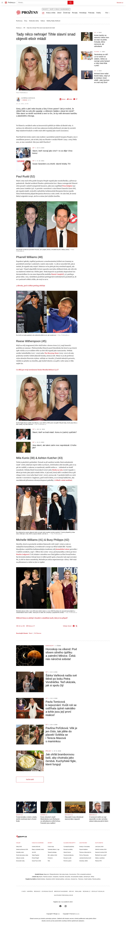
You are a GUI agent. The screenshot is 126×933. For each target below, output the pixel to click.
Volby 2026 (19, 846)
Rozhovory (19, 21)
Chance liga (51, 846)
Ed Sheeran (37, 633)
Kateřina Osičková (28, 98)
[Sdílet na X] (76, 626)
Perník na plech (67, 861)
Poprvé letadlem (83, 849)
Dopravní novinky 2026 (101, 852)
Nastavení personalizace (63, 895)
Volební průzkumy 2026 (22, 849)
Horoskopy (82, 13)
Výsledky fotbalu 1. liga (53, 849)
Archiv (71, 891)
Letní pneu (67, 879)
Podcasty (91, 13)
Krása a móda (50, 13)
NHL (49, 861)
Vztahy (98, 13)
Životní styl (66, 13)
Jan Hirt (34, 852)
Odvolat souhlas (98, 891)
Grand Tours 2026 (36, 861)
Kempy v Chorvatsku (84, 846)
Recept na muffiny (68, 849)
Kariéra (30, 891)
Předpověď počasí (54, 874)
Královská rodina (34, 21)
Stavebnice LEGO (50, 879)
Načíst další (30, 779)
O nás (24, 891)
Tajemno (96, 51)
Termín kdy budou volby (22, 855)
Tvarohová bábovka (69, 855)
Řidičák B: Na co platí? (101, 855)
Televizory (80, 879)
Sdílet (70, 99)
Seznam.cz (120, 2)
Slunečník (61, 876)
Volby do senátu (20, 858)
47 (76, 99)
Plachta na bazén (47, 876)
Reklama (78, 891)
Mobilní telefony (41, 879)
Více (106, 13)
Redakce (37, 891)
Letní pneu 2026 (99, 846)
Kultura (43, 21)
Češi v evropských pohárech (84, 874)
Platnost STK (98, 861)
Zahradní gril (87, 876)
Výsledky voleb (20, 852)
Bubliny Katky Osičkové (53, 21)
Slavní (30, 633)
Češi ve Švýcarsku (84, 855)
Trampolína (55, 876)
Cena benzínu (72, 874)
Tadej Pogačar (35, 855)
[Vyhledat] (70, 2)
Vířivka (92, 876)
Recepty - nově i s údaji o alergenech (56, 9)
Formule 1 (50, 858)
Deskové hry (74, 879)
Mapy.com (46, 874)
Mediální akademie (61, 891)
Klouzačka (67, 876)
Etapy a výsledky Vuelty (38, 849)
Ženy (25, 21)
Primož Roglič (35, 858)
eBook (63, 99)
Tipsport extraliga (52, 852)
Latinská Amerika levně (85, 858)
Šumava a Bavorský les (85, 852)
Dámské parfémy (60, 879)
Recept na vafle (67, 858)
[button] (46, 67)
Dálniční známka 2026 (100, 849)
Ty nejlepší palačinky (69, 846)
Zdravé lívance (67, 852)
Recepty (74, 13)
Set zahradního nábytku (77, 876)
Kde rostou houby (63, 874)
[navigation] (2, 2)
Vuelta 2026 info (36, 846)
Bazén (41, 876)
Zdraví (59, 13)
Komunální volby (20, 861)
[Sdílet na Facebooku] (74, 626)
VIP (43, 13)
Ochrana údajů (47, 891)
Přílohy (48, 751)
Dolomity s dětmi (83, 861)
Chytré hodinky (88, 879)
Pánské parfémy (96, 879)
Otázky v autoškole (100, 858)
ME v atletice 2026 (52, 855)
